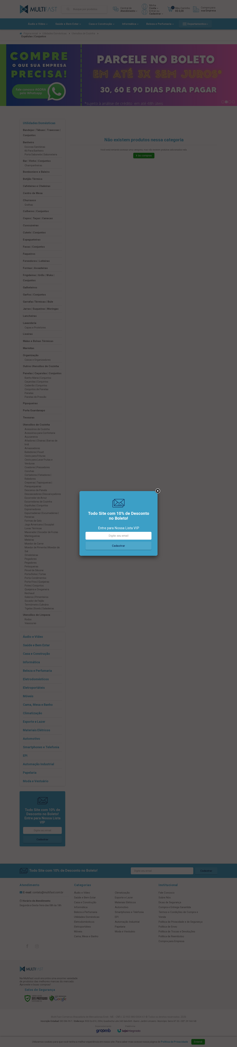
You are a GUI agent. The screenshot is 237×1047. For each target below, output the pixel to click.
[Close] (157, 491)
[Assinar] (118, 546)
